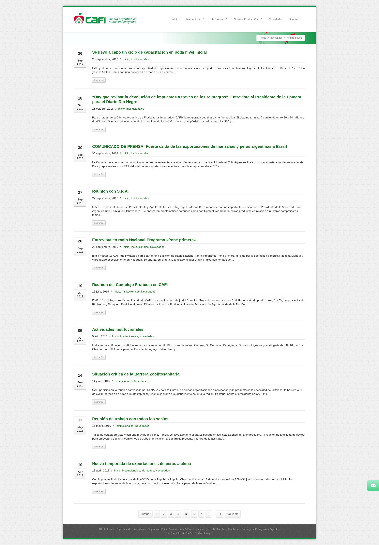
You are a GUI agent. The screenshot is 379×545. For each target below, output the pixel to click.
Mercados (148, 470)
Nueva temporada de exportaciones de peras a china (141, 463)
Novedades (275, 19)
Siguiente (232, 513)
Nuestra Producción (246, 19)
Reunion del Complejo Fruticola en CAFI (130, 284)
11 (219, 513)
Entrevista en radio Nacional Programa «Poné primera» (144, 240)
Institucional (193, 19)
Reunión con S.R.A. (110, 191)
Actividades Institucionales (117, 329)
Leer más (98, 80)
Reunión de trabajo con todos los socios (130, 419)
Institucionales (140, 59)
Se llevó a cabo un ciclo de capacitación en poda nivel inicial (149, 52)
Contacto (295, 19)
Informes (217, 19)
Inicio (174, 19)
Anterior (145, 513)
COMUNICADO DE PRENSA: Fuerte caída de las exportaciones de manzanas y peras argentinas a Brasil (189, 146)
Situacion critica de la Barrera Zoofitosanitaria (135, 374)
